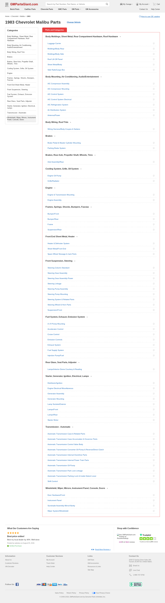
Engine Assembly (54, 200)
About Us (8, 560)
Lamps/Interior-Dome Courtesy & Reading (65, 369)
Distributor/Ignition (55, 383)
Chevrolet (14, 16)
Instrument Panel (54, 500)
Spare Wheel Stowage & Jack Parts (62, 254)
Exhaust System (54, 345)
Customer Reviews (11, 563)
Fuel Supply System (56, 350)
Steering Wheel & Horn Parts (59, 305)
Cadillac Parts (30, 9)
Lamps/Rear (53, 415)
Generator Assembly (56, 394)
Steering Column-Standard (58, 268)
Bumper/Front (53, 214)
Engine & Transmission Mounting (61, 195)
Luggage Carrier (54, 43)
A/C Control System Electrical (59, 99)
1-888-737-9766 (139, 575)
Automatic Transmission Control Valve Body (65, 444)
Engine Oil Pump (54, 176)
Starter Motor (53, 420)
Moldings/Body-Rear (56, 49)
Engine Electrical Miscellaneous (60, 388)
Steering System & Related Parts (61, 299)
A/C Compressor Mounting (58, 89)
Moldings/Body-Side (56, 54)
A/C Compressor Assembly (58, 84)
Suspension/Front (55, 310)
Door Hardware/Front (56, 495)
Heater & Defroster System (58, 243)
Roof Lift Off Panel (55, 59)
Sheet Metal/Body (55, 64)
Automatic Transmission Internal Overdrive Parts (67, 455)
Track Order (50, 563)
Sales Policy (59, 593)
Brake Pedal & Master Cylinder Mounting (64, 143)
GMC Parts (62, 9)
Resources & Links (94, 566)
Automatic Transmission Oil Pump (61, 465)
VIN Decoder (9, 566)
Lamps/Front (53, 409)
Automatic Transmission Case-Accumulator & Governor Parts (72, 439)
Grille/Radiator (53, 181)
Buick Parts (14, 9)
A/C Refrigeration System (58, 105)
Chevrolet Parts (47, 9)
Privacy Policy (84, 593)
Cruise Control (53, 334)
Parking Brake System (57, 148)
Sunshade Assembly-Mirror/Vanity (61, 506)
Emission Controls (55, 340)
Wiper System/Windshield (58, 511)
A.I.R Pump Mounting (56, 324)
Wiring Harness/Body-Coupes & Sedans (64, 129)
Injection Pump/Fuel (56, 355)
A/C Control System (56, 94)
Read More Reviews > (103, 549)
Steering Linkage (54, 284)
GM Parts (91, 560)
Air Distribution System (57, 110)
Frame (50, 224)
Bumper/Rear (53, 219)
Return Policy (71, 593)
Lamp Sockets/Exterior (57, 404)
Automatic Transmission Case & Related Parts (66, 434)
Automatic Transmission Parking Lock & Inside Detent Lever (72, 476)
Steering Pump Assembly (58, 289)
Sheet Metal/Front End (57, 249)
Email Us (136, 566)
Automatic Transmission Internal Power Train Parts (68, 460)
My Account (50, 560)
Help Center (155, 9)
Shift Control (53, 481)
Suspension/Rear (55, 230)
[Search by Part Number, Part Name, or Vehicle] (107, 4)
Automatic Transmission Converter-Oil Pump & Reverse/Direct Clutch (76, 450)
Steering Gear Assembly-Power (60, 278)
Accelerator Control (55, 329)
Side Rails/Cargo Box (56, 70)
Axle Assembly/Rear (56, 162)
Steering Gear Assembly (57, 273)
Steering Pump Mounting (58, 294)
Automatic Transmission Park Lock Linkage (65, 471)
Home (7, 16)
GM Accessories (92, 9)
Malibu (22, 16)
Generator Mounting (56, 399)
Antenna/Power (54, 115)
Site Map (91, 570)
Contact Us (143, 9)
